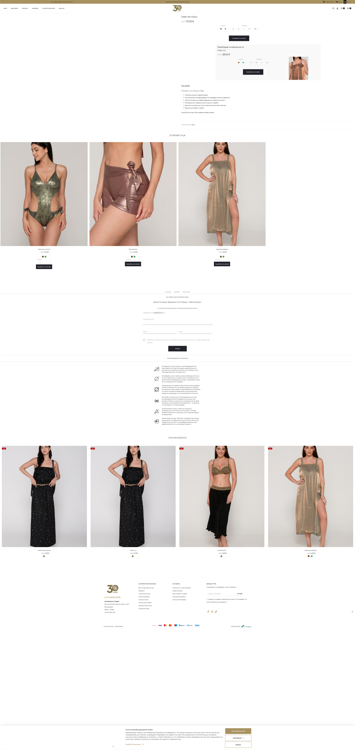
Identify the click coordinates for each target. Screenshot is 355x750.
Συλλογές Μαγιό (14, 15)
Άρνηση (238, 744)
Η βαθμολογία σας (148, 427)
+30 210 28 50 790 (109, 656)
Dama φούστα (222, 594)
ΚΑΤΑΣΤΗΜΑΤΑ (329, 2)
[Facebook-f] (208, 656)
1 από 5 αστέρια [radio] (144, 430)
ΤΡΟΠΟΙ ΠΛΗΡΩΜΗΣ (144, 641)
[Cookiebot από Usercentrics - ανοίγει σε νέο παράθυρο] (113, 746)
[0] (342, 8)
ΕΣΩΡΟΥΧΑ (25, 8)
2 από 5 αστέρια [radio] (147, 430)
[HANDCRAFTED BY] (246, 671)
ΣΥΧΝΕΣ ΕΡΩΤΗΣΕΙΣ (143, 653)
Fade (22, 15)
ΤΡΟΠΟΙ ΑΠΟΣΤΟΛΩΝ (144, 638)
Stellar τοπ (133, 594)
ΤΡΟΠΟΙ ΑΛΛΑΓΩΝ (143, 644)
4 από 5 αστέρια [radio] (153, 430)
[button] (221, 39)
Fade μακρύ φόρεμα (222, 359)
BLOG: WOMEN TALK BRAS (180, 638)
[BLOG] (337, 2)
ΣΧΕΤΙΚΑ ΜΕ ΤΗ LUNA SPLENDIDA (182, 632)
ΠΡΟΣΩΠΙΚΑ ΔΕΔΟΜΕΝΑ (179, 641)
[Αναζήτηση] (333, 8)
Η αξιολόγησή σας (148, 437)
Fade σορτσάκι (133, 359)
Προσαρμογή (237, 738)
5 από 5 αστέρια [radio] (156, 430)
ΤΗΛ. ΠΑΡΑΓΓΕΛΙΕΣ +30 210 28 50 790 (62, 2)
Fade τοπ (221, 58)
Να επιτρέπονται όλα (238, 731)
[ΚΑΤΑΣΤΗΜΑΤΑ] (324, 2)
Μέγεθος (244, 34)
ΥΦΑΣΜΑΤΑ (141, 635)
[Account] (337, 8)
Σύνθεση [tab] (177, 406)
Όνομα (145, 449)
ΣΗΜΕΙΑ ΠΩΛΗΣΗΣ (178, 635)
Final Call (61, 8)
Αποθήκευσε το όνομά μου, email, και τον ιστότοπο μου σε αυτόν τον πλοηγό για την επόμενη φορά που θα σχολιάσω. (178, 456)
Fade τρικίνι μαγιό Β (44, 359)
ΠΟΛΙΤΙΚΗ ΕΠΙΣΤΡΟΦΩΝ (144, 647)
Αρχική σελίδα (4, 15)
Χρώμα (223, 34)
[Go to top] (352, 656)
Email (181, 449)
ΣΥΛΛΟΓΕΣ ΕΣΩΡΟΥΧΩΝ (48, 8)
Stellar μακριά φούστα (44, 594)
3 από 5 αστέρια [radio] (150, 430)
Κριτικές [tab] (168, 406)
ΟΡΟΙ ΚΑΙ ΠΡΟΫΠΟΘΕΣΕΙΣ (179, 644)
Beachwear (14, 8)
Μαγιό (5, 8)
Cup (40, 374)
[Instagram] (212, 656)
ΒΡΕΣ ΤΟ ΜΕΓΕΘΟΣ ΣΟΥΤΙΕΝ (146, 632)
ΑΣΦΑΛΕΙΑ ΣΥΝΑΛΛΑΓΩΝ (145, 650)
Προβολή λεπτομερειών (133, 744)
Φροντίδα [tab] (186, 406)
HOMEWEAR (35, 8)
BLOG (340, 2)
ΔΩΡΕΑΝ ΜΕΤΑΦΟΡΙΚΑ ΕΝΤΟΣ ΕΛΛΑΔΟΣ (177, 2)
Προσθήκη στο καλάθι (231, 46)
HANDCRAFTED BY (235, 671)
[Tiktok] (216, 656)
